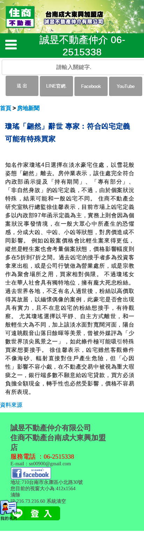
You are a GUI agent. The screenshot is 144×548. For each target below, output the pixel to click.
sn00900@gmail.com (50, 463)
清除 (15, 495)
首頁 (5, 108)
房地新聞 (28, 108)
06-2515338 (59, 456)
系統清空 (56, 501)
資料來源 (11, 405)
